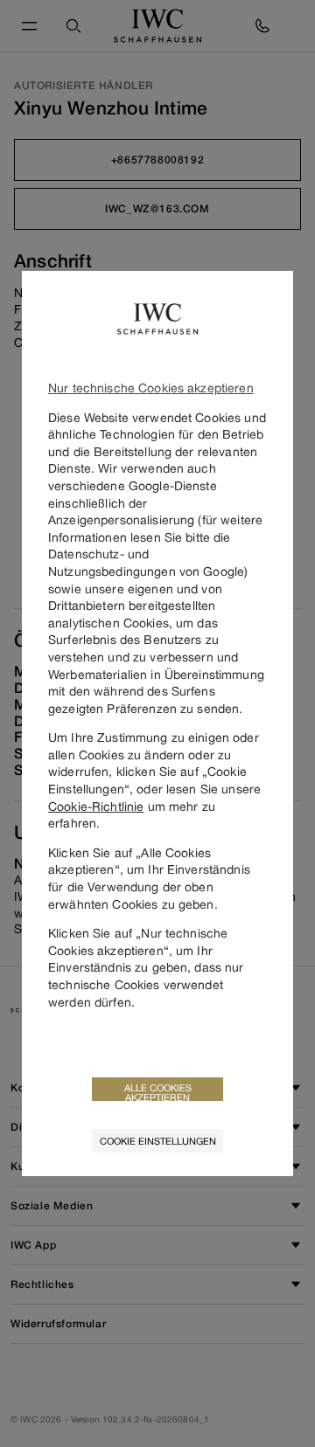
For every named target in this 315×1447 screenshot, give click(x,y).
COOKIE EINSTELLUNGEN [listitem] (158, 1140)
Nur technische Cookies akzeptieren (151, 387)
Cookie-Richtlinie (96, 806)
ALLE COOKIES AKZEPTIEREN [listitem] (158, 1091)
